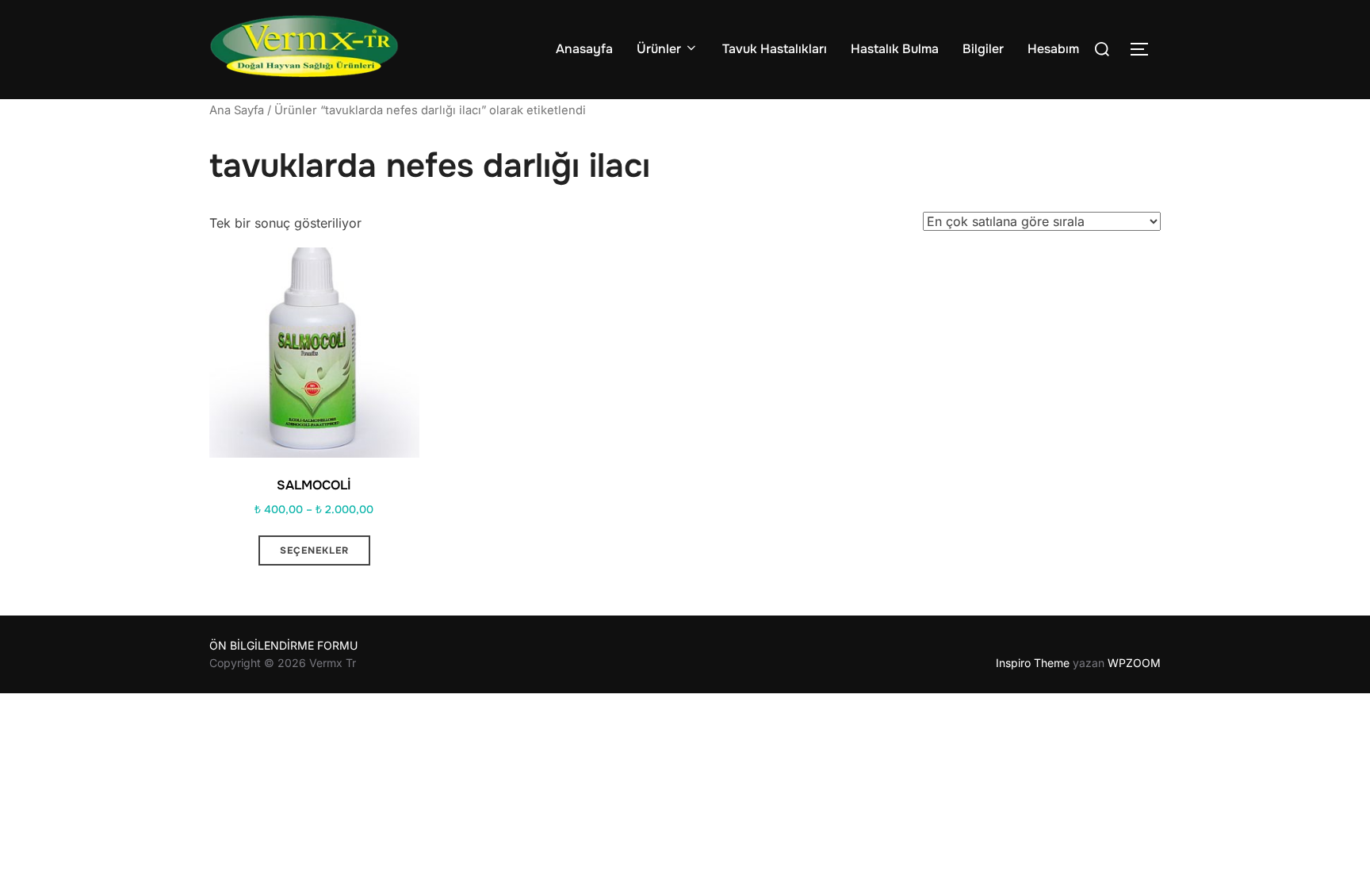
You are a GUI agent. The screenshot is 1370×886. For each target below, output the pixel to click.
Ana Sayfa (236, 110)
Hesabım (1053, 48)
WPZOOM (1134, 662)
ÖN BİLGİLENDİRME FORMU (283, 645)
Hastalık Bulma (895, 48)
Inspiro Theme (1033, 662)
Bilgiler (983, 48)
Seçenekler (314, 550)
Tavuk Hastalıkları (774, 48)
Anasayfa (584, 48)
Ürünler (659, 48)
